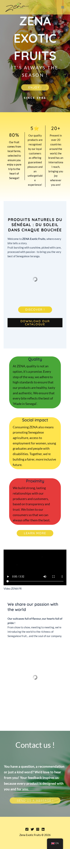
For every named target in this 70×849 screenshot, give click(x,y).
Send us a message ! (35, 800)
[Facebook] (27, 829)
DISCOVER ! (35, 309)
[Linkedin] (43, 829)
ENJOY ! (35, 87)
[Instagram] (37, 829)
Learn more (35, 533)
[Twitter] (32, 829)
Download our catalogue (35, 322)
